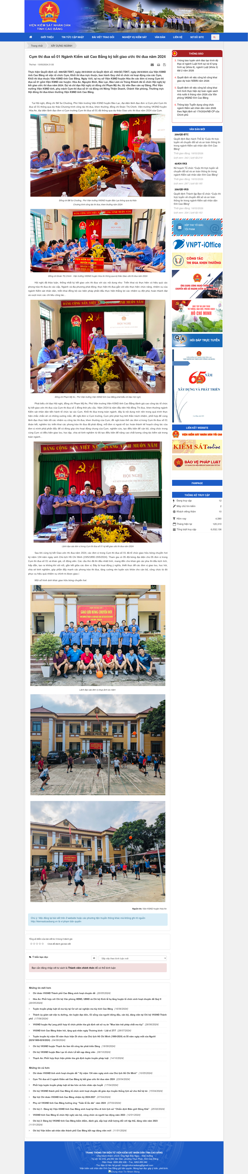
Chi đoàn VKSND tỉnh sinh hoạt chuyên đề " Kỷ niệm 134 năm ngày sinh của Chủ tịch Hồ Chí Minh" (85, 1073)
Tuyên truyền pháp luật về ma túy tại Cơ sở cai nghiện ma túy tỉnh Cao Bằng (73, 1008)
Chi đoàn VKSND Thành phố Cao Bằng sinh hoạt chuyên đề (64, 993)
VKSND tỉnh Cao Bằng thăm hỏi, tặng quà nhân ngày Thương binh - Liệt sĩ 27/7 (74, 1030)
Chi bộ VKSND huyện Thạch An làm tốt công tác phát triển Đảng (66, 1046)
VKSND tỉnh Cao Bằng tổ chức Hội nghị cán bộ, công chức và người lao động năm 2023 (79, 1114)
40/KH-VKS (181, 163)
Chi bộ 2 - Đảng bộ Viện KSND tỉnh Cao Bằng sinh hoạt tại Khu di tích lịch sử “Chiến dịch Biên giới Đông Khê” (91, 1109)
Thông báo (196, 53)
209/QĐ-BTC (182, 134)
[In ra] (159, 64)
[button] (47, 37)
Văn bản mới (197, 129)
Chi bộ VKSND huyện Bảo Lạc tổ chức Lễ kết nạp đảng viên (64, 1052)
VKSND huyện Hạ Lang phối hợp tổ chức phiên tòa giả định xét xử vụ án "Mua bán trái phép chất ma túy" (88, 1024)
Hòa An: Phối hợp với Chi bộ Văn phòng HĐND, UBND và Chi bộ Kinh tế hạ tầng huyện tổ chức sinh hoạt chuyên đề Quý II (97, 999)
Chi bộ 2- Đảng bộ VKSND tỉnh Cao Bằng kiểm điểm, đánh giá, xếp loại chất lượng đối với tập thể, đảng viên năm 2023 (95, 1120)
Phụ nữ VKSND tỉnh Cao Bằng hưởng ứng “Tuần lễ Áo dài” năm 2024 (69, 1102)
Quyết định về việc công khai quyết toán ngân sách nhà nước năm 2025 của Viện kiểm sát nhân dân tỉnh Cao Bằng (198, 103)
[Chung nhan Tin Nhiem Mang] (124, 1171)
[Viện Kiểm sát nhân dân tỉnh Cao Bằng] (40, 16)
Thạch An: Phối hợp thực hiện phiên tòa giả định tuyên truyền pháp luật (70, 1058)
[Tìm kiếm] (215, 37)
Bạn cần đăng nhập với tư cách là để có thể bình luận (74, 967)
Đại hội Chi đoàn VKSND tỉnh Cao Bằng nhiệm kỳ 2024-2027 (64, 1097)
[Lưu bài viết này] (165, 64)
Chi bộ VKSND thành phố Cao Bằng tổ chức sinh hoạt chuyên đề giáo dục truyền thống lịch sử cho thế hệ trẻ (90, 1091)
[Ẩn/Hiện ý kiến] (94, 957)
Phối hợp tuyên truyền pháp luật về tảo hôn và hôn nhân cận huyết (68, 1085)
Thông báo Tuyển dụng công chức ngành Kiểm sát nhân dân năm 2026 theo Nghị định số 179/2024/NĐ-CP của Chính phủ (198, 88)
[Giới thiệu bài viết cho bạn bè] (153, 64)
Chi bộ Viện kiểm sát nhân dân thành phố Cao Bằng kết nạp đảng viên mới (72, 1130)
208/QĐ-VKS (181, 189)
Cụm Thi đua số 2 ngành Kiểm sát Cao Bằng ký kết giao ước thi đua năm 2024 (74, 1079)
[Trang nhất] (31, 37)
